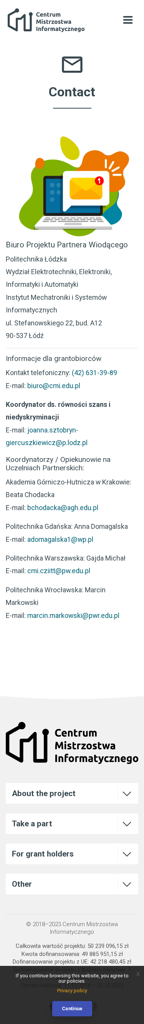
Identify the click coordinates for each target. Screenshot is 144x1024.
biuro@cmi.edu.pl (53, 386)
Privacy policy (72, 990)
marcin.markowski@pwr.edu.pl (73, 615)
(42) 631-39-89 (94, 373)
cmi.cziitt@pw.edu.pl (58, 571)
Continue (72, 1008)
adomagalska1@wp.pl (60, 539)
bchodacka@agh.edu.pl (62, 508)
